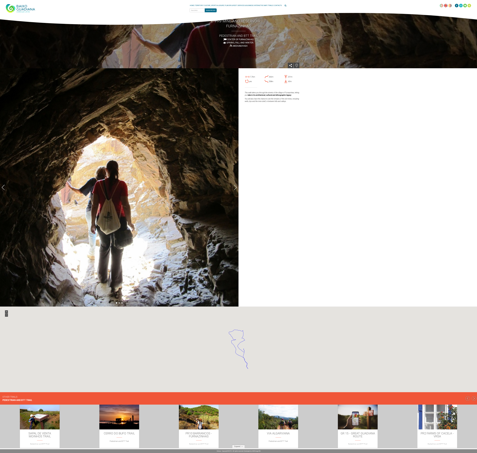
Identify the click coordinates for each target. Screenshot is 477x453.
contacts (278, 5)
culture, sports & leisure (214, 5)
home (192, 5)
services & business (245, 5)
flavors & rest (231, 5)
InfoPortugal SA (256, 451)
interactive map (260, 5)
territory (199, 5)
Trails (270, 5)
